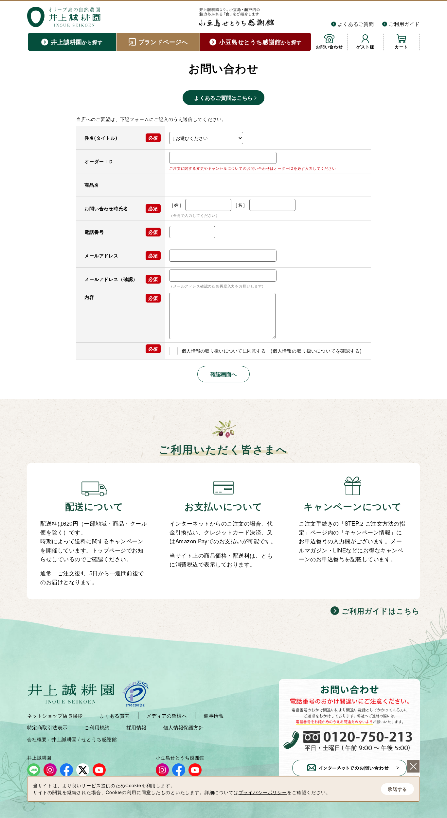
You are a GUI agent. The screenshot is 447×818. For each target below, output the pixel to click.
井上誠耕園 (64, 739)
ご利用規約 (97, 727)
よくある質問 (114, 715)
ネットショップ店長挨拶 (55, 715)
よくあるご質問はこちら (223, 97)
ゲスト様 (365, 47)
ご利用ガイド (404, 24)
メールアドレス (101, 255)
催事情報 (214, 715)
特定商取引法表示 (47, 727)
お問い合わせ (329, 47)
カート (401, 47)
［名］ (240, 204)
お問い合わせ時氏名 (106, 208)
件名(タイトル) (100, 137)
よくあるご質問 (356, 24)
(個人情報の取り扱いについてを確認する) (316, 350)
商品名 (91, 185)
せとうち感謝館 (99, 739)
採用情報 (136, 727)
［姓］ (176, 204)
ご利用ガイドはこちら (381, 611)
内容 (89, 297)
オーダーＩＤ (99, 161)
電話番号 (94, 232)
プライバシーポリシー (263, 792)
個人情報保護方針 (183, 727)
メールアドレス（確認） (111, 279)
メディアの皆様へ (167, 715)
